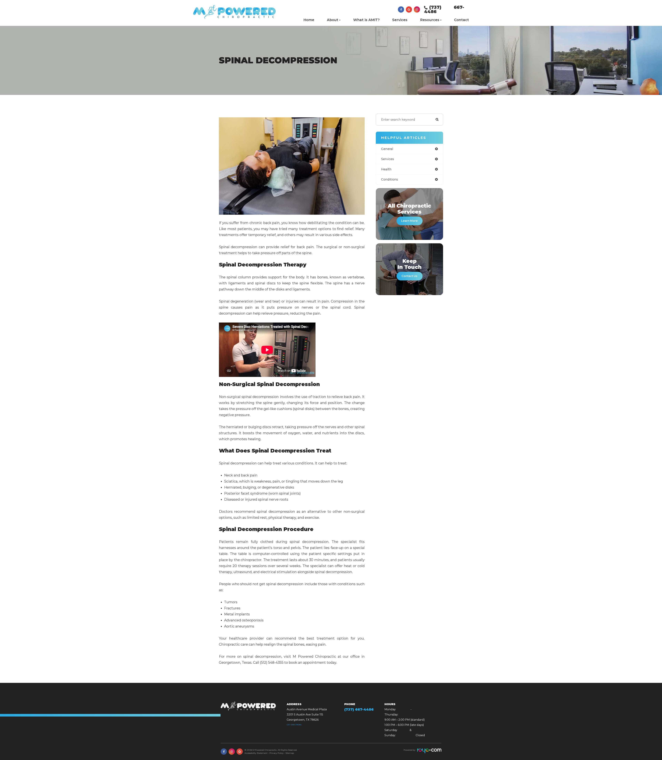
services (387, 159)
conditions (389, 179)
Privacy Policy (276, 753)
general (387, 149)
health (386, 169)
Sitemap (289, 753)
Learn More (409, 220)
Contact (461, 20)
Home (308, 20)
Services (399, 20)
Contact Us (409, 276)
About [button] (332, 20)
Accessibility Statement (256, 753)
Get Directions (294, 725)
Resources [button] (429, 20)
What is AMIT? (366, 20)
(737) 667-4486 (444, 9)
